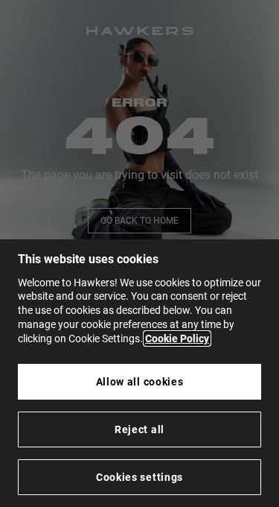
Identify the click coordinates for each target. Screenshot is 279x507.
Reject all (139, 429)
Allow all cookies (140, 382)
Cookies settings (139, 477)
